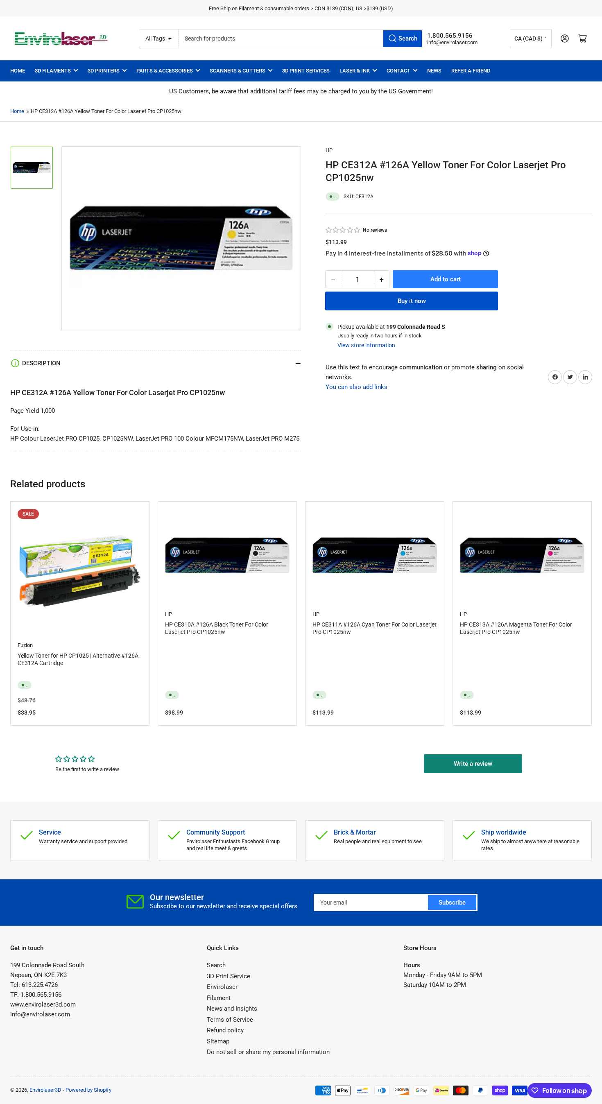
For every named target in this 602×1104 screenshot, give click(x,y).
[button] (343, 230)
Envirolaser (222, 987)
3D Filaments (53, 71)
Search (216, 965)
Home (17, 71)
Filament (219, 998)
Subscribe (452, 902)
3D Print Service (228, 976)
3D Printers (104, 71)
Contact (398, 71)
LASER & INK (354, 71)
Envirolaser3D (45, 1090)
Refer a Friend (470, 71)
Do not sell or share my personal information (268, 1052)
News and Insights (232, 1008)
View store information (366, 345)
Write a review (473, 763)
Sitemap (218, 1041)
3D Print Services (306, 71)
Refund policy (225, 1030)
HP (329, 150)
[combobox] (301, 38)
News (434, 71)
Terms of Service (230, 1019)
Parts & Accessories (164, 71)
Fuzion (25, 645)
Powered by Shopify (88, 1090)
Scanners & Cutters (237, 71)
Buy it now (412, 300)
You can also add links (356, 386)
